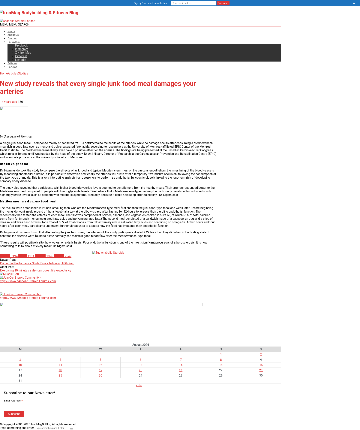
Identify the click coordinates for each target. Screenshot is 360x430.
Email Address (13, 400)
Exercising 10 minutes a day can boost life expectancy (35, 270)
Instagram (21, 49)
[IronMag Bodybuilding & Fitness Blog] (39, 12)
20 (140, 370)
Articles (12, 63)
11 (60, 365)
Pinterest (21, 56)
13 (140, 365)
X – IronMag (23, 52)
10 (20, 365)
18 (60, 370)
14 (180, 365)
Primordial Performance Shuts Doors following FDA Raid (37, 263)
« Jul (139, 385)
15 (221, 365)
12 (100, 365)
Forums (12, 66)
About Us (13, 34)
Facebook (21, 45)
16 (261, 365)
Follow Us (14, 42)
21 (180, 370)
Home (11, 31)
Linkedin (20, 60)
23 (261, 370)
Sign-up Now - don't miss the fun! (150, 3)
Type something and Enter (17, 428)
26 (100, 375)
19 (100, 370)
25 (60, 375)
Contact (12, 38)
